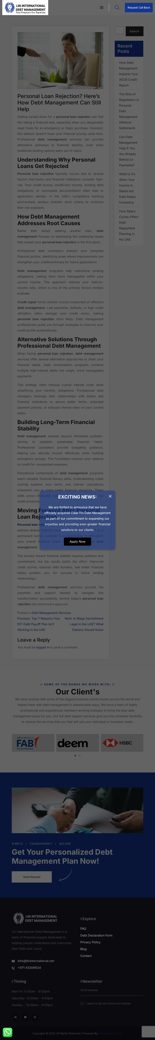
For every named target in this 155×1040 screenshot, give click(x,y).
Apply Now (77, 541)
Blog (83, 949)
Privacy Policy (90, 942)
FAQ (83, 928)
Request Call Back (139, 7)
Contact (85, 956)
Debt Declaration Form (96, 935)
